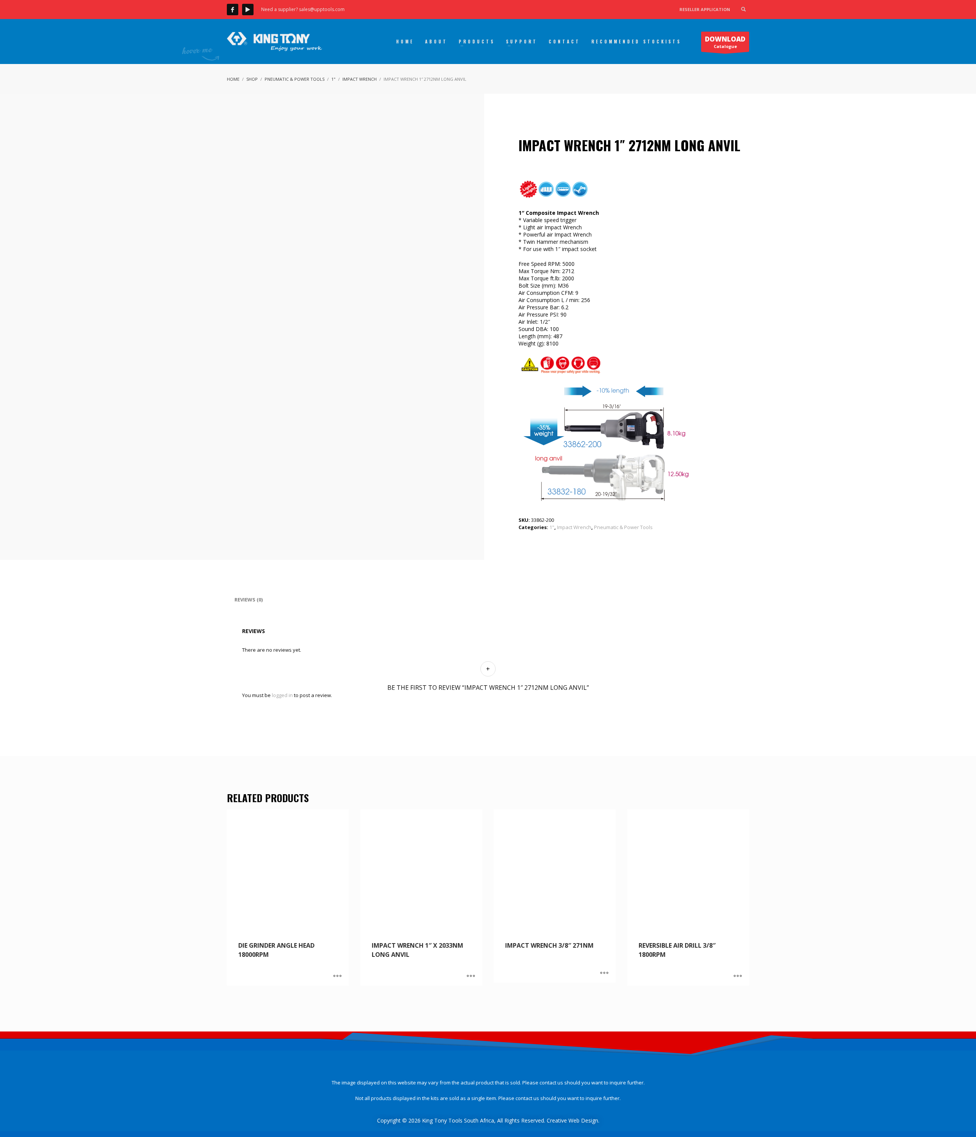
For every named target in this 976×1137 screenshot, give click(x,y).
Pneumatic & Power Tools (623, 527)
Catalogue (725, 42)
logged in (282, 695)
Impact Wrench (574, 527)
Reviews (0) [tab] (248, 599)
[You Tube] (248, 9)
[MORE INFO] (337, 976)
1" (551, 527)
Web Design (583, 1120)
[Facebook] (232, 9)
